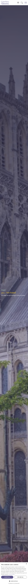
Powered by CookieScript (14, 583)
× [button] (26, 563)
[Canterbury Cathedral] (5, 2)
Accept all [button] (7, 577)
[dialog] (14, 573)
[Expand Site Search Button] (22, 2)
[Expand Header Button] (26, 2)
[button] (14, 581)
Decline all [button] (20, 577)
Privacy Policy (12, 574)
